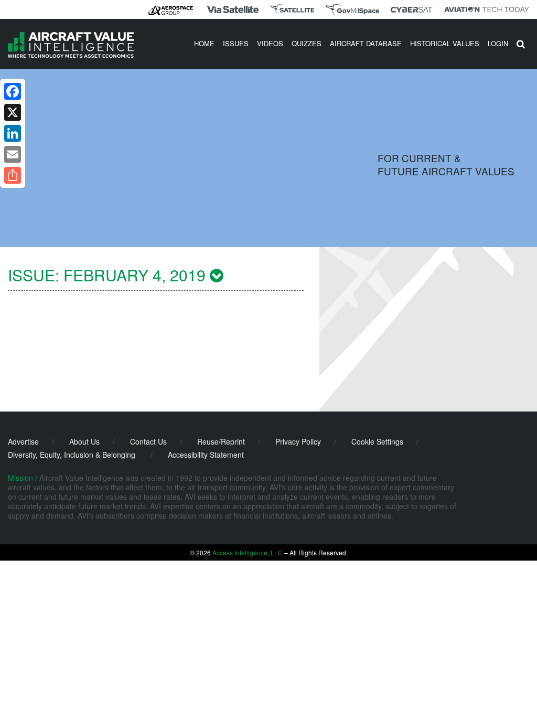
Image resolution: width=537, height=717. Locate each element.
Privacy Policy (298, 441)
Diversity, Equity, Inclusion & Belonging (71, 454)
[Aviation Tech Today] (486, 9)
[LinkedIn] (12, 133)
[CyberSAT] (411, 10)
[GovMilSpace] (352, 9)
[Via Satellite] (233, 9)
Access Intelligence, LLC (247, 552)
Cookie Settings (377, 441)
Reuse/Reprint (221, 441)
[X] (12, 112)
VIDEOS (270, 43)
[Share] (12, 175)
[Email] (12, 154)
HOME (204, 43)
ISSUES (236, 43)
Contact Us (148, 441)
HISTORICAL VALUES (444, 43)
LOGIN (498, 43)
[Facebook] (12, 91)
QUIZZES (306, 43)
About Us (84, 441)
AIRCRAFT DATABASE (366, 43)
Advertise (23, 441)
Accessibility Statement (206, 454)
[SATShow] (292, 9)
